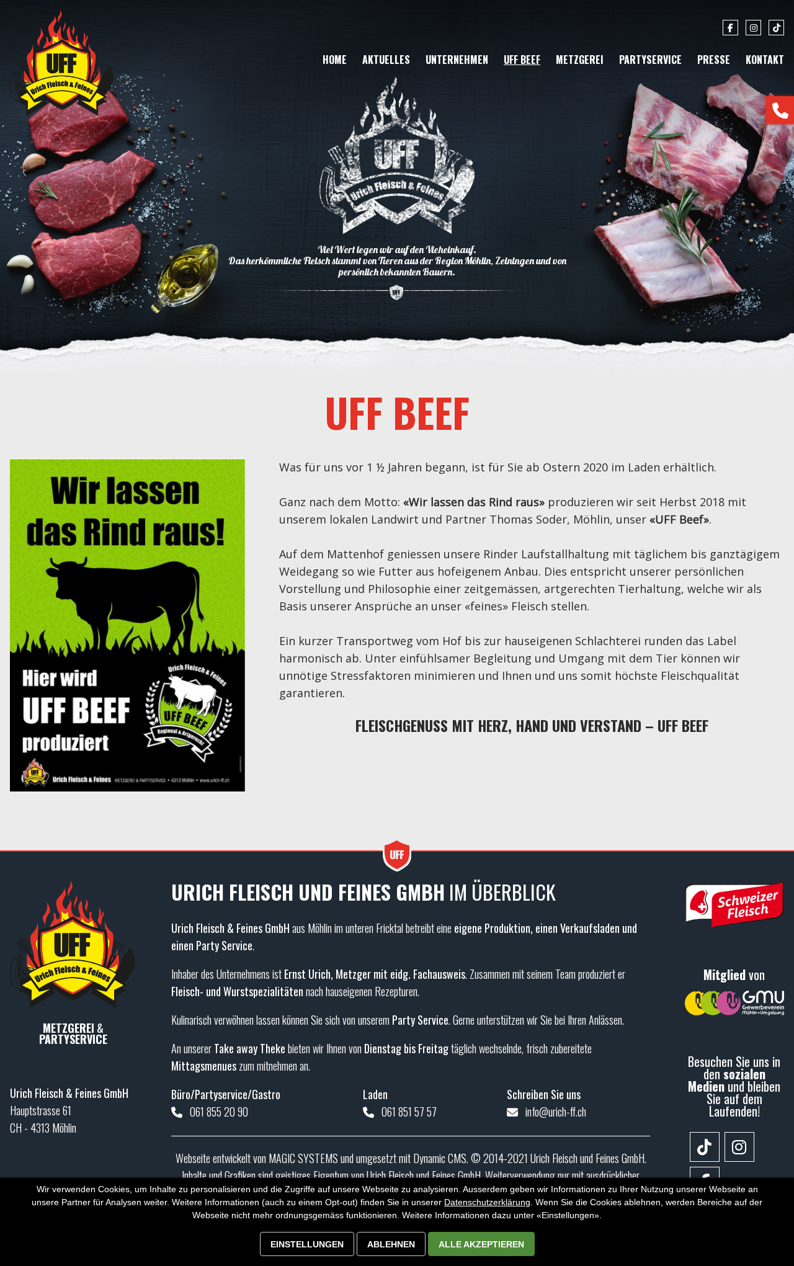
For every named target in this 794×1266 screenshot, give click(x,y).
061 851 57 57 (409, 1111)
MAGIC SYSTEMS (303, 1158)
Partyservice (650, 59)
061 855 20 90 (219, 1111)
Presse (713, 59)
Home (335, 59)
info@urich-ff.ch (555, 1111)
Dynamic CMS (439, 1158)
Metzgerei (580, 59)
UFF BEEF (522, 59)
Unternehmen (457, 59)
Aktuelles (386, 59)
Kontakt (765, 59)
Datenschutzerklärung (487, 1202)
